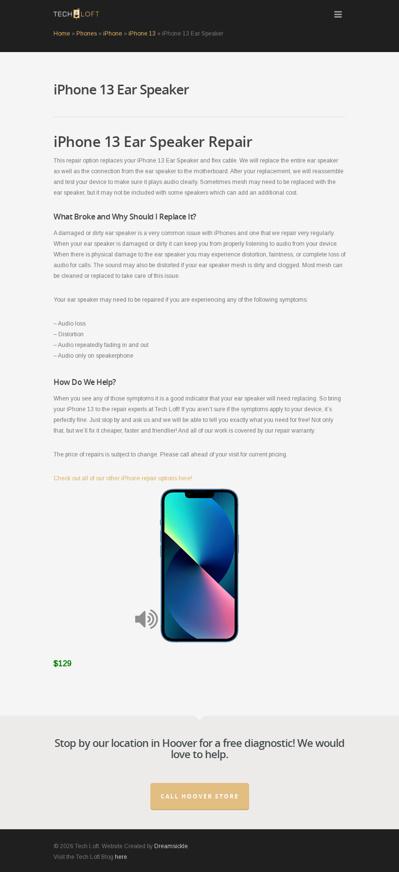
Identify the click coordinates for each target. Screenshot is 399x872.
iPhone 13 (142, 33)
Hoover (179, 742)
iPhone (112, 33)
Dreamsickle (171, 846)
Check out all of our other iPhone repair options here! (123, 478)
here (121, 857)
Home (62, 33)
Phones (86, 33)
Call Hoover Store (200, 796)
